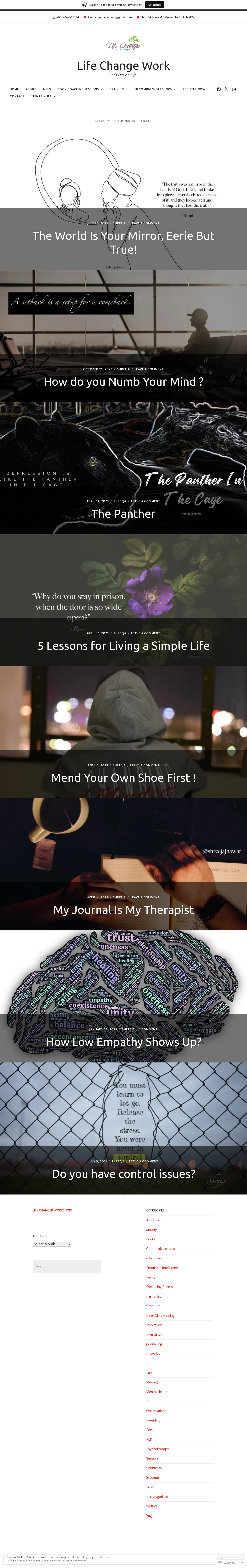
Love (149, 1373)
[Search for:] (67, 1266)
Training (117, 89)
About (31, 89)
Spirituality (154, 1468)
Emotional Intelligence (162, 1268)
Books (150, 1239)
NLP (149, 1401)
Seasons (152, 1458)
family (150, 1277)
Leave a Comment (145, 223)
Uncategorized (157, 1497)
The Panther (123, 513)
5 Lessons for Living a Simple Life (123, 645)
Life (148, 1363)
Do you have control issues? (123, 1173)
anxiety (151, 1230)
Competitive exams (160, 1249)
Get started (154, 4)
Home (14, 89)
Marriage (153, 1382)
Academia (153, 1220)
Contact (17, 96)
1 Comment (148, 1029)
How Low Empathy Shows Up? (123, 1041)
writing (151, 1506)
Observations (156, 1411)
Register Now (194, 89)
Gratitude (153, 1306)
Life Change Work (123, 65)
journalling (154, 1344)
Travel (151, 1487)
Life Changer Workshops (53, 1210)
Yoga (150, 1516)
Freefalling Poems (159, 1287)
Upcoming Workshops (153, 89)
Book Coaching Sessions (78, 89)
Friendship (154, 1297)
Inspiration (154, 1325)
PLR (149, 1440)
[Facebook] (219, 89)
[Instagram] (234, 89)
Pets (149, 1430)
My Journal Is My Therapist (123, 909)
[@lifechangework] (226, 89)
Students (153, 1478)
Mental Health (156, 1392)
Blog (47, 89)
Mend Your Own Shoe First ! (123, 777)
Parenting (153, 1420)
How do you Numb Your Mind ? (124, 381)
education (153, 1258)
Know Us (153, 1354)
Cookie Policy (78, 1561)
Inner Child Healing (160, 1316)
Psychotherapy (157, 1449)
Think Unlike (41, 96)
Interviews (154, 1335)
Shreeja (119, 223)
